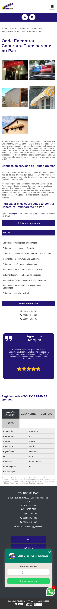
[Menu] (52, 6)
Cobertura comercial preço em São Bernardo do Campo (27, 253)
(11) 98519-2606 (29, 319)
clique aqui (33, 214)
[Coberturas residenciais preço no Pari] (15, 125)
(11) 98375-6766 (18, 214)
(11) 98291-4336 (29, 315)
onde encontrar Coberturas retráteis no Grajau (22, 270)
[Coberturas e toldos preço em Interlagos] (15, 70)
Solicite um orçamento (28, 223)
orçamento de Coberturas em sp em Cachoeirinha (24, 280)
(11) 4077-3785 (29, 509)
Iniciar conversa (28, 581)
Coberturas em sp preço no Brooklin (18, 248)
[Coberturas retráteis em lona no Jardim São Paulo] (42, 70)
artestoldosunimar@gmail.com (29, 527)
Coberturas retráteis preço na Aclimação (20, 243)
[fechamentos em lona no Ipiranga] (15, 98)
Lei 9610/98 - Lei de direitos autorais (29, 483)
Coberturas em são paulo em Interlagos (20, 264)
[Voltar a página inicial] (7, 6)
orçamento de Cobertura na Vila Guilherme (21, 259)
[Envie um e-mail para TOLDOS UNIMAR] (32, 17)
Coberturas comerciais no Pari (16, 293)
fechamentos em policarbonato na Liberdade (22, 275)
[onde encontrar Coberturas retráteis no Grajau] (42, 98)
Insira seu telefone (28, 566)
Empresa (28, 548)
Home (28, 539)
